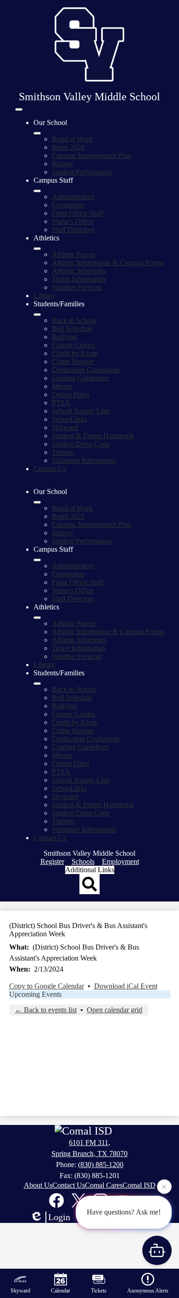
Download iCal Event (125, 986)
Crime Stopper (73, 361)
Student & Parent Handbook (93, 436)
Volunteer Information (84, 460)
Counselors (68, 205)
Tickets (98, 1290)
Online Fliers (71, 394)
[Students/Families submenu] (37, 314)
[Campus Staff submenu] (37, 191)
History (62, 164)
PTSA (61, 403)
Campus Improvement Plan (91, 155)
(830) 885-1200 (100, 1164)
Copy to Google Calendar (46, 986)
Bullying (64, 337)
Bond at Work (72, 139)
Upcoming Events (35, 994)
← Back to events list (46, 1010)
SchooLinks (69, 419)
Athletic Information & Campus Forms (108, 262)
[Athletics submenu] (37, 248)
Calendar (60, 1290)
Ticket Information (79, 279)
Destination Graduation (85, 370)
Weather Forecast (77, 287)
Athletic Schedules (79, 271)
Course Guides (73, 345)
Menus (62, 386)
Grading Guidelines (80, 378)
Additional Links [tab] (89, 870)
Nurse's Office (73, 221)
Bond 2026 (68, 147)
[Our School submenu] (37, 133)
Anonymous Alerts (147, 1290)
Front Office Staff (77, 213)
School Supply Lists (81, 411)
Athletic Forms (73, 254)
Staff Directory (73, 230)
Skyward (65, 427)
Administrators (73, 197)
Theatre (63, 452)
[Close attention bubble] (164, 1186)
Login (59, 1217)
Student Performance (82, 172)
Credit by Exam (75, 353)
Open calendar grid (114, 1010)
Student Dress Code (81, 444)
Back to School (74, 320)
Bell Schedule (72, 328)
